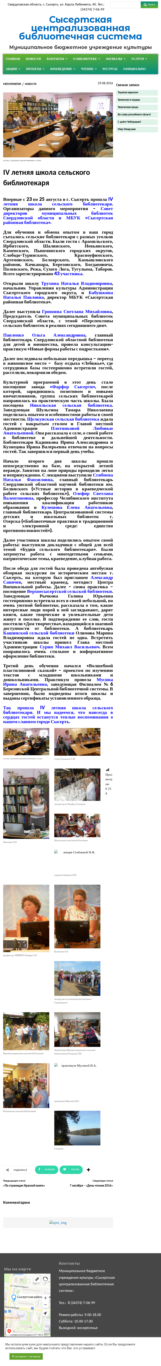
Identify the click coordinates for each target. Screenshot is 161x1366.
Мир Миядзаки (127, 129)
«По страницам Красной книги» (24, 1185)
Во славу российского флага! (134, 114)
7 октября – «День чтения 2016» (91, 1185)
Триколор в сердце (129, 100)
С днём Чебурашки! (129, 122)
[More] (88, 1170)
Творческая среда (128, 107)
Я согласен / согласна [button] (26, 1356)
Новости (30, 84)
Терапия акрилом (128, 92)
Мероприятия (12, 84)
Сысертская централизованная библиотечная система (80, 28)
